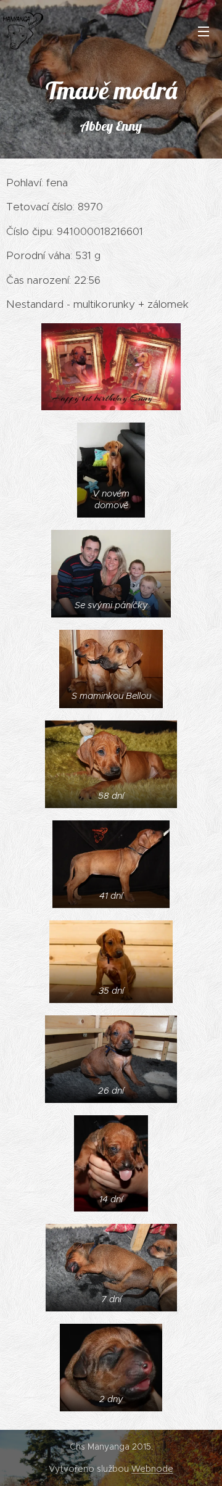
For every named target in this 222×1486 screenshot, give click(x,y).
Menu (203, 31)
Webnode (152, 1468)
